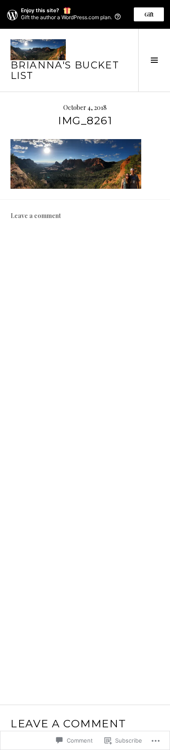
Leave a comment (35, 215)
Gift (148, 14)
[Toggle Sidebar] (154, 60)
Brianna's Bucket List (64, 70)
